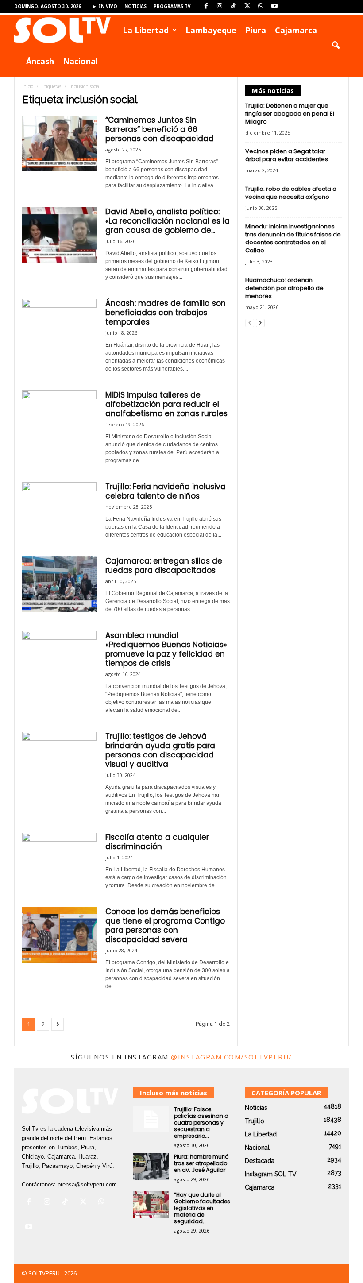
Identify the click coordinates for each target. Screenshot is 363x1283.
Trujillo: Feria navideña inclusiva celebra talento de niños (165, 491)
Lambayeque (210, 30)
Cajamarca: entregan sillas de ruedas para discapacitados (163, 566)
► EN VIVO (105, 6)
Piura (255, 30)
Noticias (135, 6)
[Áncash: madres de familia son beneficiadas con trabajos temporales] (59, 327)
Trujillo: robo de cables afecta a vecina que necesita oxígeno (290, 193)
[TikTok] (233, 6)
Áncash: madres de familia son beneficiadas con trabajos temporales (165, 312)
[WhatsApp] (260, 6)
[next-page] (260, 322)
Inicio (27, 86)
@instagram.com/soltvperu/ (231, 1056)
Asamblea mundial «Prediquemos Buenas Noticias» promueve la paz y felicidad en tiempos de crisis (166, 649)
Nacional (80, 61)
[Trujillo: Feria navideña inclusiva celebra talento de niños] (59, 510)
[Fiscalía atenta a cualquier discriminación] (59, 861)
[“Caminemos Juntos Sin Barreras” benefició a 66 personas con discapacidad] (59, 143)
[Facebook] (206, 6)
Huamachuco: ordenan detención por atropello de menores (284, 288)
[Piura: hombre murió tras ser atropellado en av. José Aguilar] (151, 1166)
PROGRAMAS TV (172, 6)
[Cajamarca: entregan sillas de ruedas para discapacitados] (59, 584)
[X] (247, 6)
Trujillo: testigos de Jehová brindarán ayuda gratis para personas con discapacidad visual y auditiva (160, 750)
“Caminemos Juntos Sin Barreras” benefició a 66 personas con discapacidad (159, 129)
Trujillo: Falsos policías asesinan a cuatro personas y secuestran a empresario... (201, 1122)
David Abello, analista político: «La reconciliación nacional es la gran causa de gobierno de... (167, 221)
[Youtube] (274, 6)
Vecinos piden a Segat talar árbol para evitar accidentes (286, 155)
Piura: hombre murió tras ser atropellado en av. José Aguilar (201, 1163)
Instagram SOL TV (271, 1174)
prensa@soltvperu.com (87, 1184)
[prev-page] (249, 322)
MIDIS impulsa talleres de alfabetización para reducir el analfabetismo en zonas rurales (166, 404)
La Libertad (146, 30)
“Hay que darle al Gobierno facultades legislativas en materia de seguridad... (202, 1208)
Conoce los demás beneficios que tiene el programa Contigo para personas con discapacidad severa (165, 925)
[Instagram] (219, 6)
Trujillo (254, 1121)
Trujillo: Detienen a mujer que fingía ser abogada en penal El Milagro (289, 113)
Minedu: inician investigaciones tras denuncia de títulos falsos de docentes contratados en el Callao (293, 238)
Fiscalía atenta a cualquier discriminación (157, 842)
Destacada (259, 1160)
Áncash (40, 61)
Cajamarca (296, 30)
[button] (335, 45)
